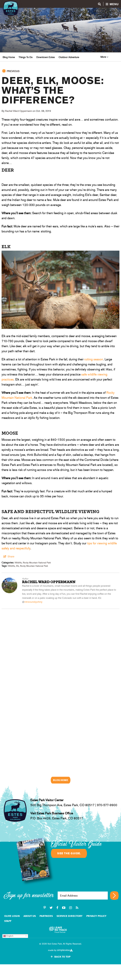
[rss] (77, 907)
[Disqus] (60, 648)
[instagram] (70, 907)
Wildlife (18, 562)
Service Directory (70, 916)
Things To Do (26, 57)
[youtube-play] (63, 907)
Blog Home (9, 57)
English (9, 936)
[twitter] (51, 907)
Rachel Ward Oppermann (18, 110)
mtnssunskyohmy (33, 601)
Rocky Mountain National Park (37, 562)
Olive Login (12, 916)
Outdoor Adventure (69, 57)
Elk (17, 566)
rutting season (93, 359)
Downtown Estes (45, 57)
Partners (46, 916)
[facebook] (57, 907)
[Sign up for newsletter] (114, 895)
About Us (29, 916)
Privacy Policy (96, 916)
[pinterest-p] (44, 907)
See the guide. (69, 853)
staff (7, 921)
